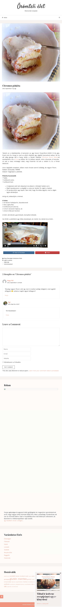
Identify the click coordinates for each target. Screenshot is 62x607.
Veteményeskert (8, 264)
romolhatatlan (28, 584)
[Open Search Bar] (59, 17)
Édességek (10, 258)
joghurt (6, 260)
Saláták (6, 550)
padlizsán (7, 584)
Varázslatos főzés (17, 258)
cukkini (33, 576)
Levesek (6, 547)
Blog (5, 258)
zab (5, 586)
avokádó (12, 576)
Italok (6, 544)
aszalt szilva (6, 576)
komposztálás (7, 581)
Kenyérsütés (8, 552)
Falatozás (7, 558)
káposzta (14, 581)
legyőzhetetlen (19, 581)
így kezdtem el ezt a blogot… (14, 520)
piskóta (10, 260)
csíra (30, 576)
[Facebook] (1, 596)
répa (32, 584)
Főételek (7, 541)
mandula (25, 581)
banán (17, 576)
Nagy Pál (10, 280)
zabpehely (9, 586)
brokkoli (22, 576)
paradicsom (12, 584)
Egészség (6, 262)
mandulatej (30, 581)
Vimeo (17, 159)
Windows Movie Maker (50, 157)
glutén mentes (18, 579)
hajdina (33, 579)
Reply (6, 295)
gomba (29, 579)
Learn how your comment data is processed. (44, 370)
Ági (9, 302)
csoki (26, 576)
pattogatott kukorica (20, 584)
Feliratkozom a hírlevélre (12, 362)
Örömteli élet (31, 7)
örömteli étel (15, 586)
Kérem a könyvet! (42, 603)
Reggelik (7, 555)
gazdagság (6, 579)
